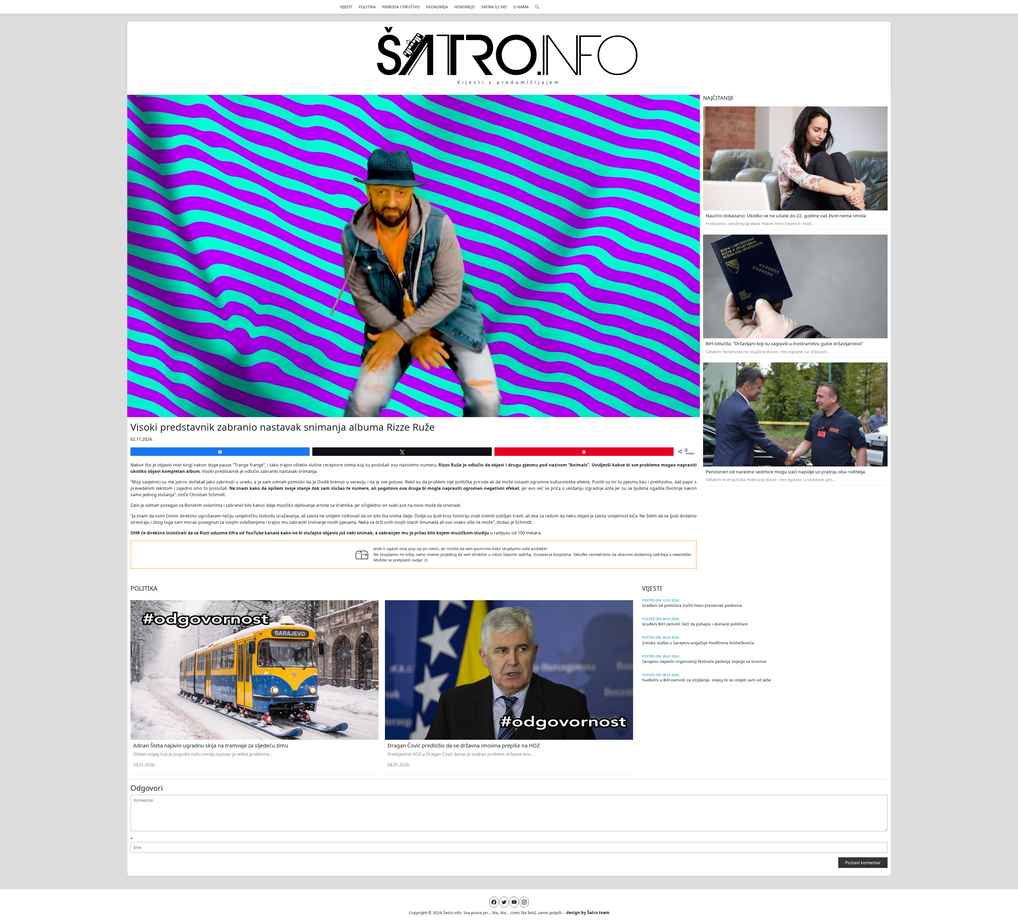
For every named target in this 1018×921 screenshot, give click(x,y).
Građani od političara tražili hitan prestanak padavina (692, 605)
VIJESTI (346, 6)
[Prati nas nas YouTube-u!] (514, 902)
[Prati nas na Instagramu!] (524, 902)
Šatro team (598, 912)
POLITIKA (367, 6)
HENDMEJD (464, 6)
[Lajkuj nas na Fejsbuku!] (493, 902)
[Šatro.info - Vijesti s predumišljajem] (509, 51)
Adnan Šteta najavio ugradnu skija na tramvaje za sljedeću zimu (210, 745)
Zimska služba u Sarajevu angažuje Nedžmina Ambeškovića (698, 642)
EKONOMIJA (437, 6)
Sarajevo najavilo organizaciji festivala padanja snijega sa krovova (704, 661)
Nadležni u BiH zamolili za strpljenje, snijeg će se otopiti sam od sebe (706, 679)
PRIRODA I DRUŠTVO (401, 6)
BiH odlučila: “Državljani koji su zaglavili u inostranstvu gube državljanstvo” (784, 343)
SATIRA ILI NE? (494, 6)
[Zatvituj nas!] (503, 902)
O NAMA (521, 6)
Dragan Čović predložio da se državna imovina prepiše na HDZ (464, 745)
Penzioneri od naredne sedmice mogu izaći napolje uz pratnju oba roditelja (785, 472)
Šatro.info (452, 912)
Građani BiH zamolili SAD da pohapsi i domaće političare (695, 623)
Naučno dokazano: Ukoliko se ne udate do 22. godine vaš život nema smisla (786, 216)
